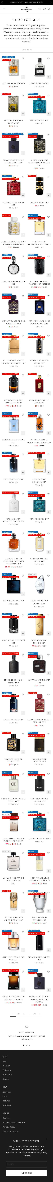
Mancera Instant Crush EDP (39, 560)
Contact (7, 1092)
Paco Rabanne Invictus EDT (39, 918)
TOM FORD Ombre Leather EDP (39, 800)
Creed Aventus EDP (39, 83)
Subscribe (26, 1173)
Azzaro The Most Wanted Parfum (13, 401)
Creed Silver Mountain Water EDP (13, 520)
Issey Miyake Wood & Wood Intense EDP (13, 839)
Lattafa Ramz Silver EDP (39, 681)
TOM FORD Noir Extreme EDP (39, 760)
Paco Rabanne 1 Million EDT (39, 641)
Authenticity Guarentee (14, 1122)
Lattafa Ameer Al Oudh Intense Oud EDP (39, 441)
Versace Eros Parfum (39, 838)
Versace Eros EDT (39, 120)
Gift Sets (7, 1070)
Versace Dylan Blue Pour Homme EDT (39, 322)
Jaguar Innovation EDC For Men (13, 879)
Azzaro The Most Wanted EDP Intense (39, 282)
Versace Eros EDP (39, 519)
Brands (6, 1079)
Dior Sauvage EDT (13, 479)
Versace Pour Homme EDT (13, 441)
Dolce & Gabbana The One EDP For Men (13, 998)
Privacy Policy (9, 1127)
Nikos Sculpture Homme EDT (39, 602)
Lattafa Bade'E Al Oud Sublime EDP (39, 720)
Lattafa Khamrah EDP (13, 83)
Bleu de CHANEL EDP (13, 601)
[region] (26, 1033)
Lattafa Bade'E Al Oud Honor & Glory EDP (13, 243)
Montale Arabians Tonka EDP (39, 362)
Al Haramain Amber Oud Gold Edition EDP (13, 362)
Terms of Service (10, 1131)
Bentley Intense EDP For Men (13, 958)
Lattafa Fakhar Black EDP (13, 282)
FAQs (5, 1096)
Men (5, 1061)
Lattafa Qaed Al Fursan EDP (13, 760)
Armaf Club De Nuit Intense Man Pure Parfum (39, 999)
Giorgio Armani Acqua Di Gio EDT (13, 800)
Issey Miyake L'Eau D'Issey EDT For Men (39, 879)
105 (34, 1014)
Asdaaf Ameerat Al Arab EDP (39, 401)
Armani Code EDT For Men (39, 958)
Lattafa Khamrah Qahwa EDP (13, 121)
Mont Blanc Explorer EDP (13, 641)
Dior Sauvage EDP (13, 719)
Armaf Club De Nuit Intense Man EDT (13, 161)
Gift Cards (7, 1074)
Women (6, 1065)
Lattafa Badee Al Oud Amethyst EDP (13, 322)
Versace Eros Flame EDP (13, 203)
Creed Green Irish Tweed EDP (13, 681)
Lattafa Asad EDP (39, 202)
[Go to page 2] (40, 1014)
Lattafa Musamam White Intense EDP (13, 918)
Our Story (7, 1118)
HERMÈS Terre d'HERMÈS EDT (39, 480)
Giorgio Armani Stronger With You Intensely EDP (13, 561)
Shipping (7, 1105)
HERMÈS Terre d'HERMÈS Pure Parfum (39, 243)
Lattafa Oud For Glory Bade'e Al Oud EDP (39, 162)
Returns (6, 1100)
